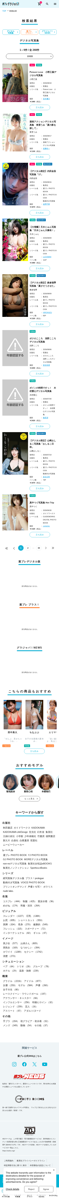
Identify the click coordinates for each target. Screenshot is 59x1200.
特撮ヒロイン (43, 1002)
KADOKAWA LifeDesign (15, 832)
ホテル (10, 970)
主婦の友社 (9, 836)
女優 (10, 985)
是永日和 (46, 477)
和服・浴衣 (30, 905)
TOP (4, 11)
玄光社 (32, 832)
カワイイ (13, 951)
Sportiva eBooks (38, 867)
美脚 (10, 924)
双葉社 (33, 840)
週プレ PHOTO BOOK (15, 855)
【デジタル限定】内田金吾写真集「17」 (43, 173)
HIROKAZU (47, 312)
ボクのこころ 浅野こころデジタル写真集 (43, 340)
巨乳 (34, 916)
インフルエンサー (17, 1002)
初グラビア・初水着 (35, 1021)
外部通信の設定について (40, 1165)
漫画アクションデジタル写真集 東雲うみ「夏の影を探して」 (43, 124)
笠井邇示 (46, 99)
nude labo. (8, 891)
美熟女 (11, 947)
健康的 (41, 924)
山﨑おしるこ (35, 451)
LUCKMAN (47, 257)
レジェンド (13, 1006)
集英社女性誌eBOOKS (40, 863)
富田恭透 (46, 365)
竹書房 (41, 836)
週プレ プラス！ (29, 32)
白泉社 (14, 840)
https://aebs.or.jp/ (8, 1151)
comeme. (46, 526)
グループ (41, 966)
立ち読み (40, 107)
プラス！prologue (34, 878)
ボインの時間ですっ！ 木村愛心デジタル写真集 (43, 389)
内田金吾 (33, 178)
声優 (42, 985)
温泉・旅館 (29, 970)
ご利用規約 (8, 1161)
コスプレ (12, 901)
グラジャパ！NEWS (47, 32)
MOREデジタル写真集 (36, 859)
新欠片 (6, 840)
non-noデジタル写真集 (15, 863)
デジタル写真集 (10, 32)
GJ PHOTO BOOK (13, 859)
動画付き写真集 (11, 882)
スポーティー (36, 928)
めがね (11, 905)
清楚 (10, 956)
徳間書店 (50, 836)
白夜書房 (24, 840)
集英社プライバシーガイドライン (31, 1161)
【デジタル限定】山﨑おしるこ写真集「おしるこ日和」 (43, 443)
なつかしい (30, 947)
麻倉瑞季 (33, 290)
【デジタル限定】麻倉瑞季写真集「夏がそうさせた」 (43, 284)
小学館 (19, 836)
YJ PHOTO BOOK (38, 855)
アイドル (33, 981)
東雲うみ (33, 132)
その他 (41, 1025)
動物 (26, 1025)
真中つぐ (33, 506)
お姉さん (29, 943)
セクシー (34, 951)
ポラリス (48, 886)
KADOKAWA (38, 827)
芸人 (31, 1006)
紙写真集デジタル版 (13, 878)
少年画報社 (30, 836)
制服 (30, 901)
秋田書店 (7, 827)
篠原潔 (45, 418)
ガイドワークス (22, 827)
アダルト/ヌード (32, 1010)
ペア (9, 966)
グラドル (13, 981)
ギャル (40, 933)
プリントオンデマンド (15, 886)
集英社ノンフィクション (16, 867)
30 (39, 548)
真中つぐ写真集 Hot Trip (42, 502)
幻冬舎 (40, 832)
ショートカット (31, 920)
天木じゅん (34, 234)
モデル (26, 985)
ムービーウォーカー (13, 844)
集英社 (49, 832)
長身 (25, 924)
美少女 (11, 943)
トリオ (24, 966)
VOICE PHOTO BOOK (33, 882)
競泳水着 (46, 901)
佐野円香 (46, 204)
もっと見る (29, 799)
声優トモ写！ (35, 886)
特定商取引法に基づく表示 (15, 1165)
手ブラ (11, 1021)
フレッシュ (13, 928)
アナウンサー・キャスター (21, 998)
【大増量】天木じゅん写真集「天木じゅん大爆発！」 (43, 228)
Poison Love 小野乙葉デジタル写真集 (43, 74)
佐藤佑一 (46, 148)
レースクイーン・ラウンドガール (25, 993)
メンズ (11, 1025)
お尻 (10, 920)
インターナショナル (17, 933)
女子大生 (11, 989)
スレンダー (14, 916)
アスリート (13, 1010)
